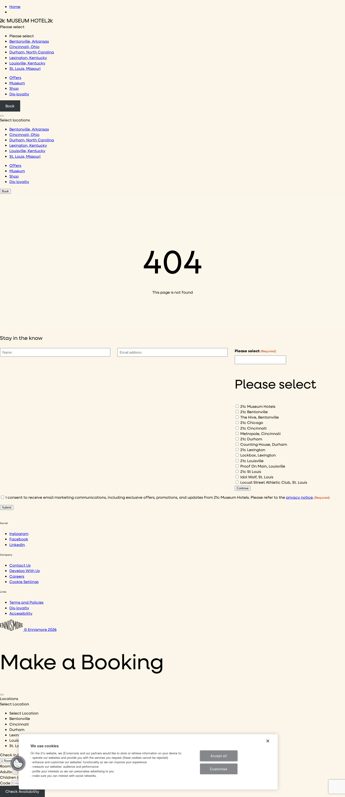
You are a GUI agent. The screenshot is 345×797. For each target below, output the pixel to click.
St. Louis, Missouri (25, 68)
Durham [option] (16, 729)
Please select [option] (21, 35)
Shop (14, 88)
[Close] (2, 694)
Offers (15, 77)
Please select (255, 350)
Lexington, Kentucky (28, 57)
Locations (9, 698)
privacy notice (299, 497)
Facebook (18, 538)
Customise (218, 768)
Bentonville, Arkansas (29, 41)
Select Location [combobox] (14, 703)
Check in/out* (13, 754)
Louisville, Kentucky (27, 62)
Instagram (18, 533)
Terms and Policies (26, 602)
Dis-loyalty (19, 93)
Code (5, 782)
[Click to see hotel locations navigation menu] (2, 115)
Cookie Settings (23, 581)
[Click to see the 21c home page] (26, 21)
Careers (16, 576)
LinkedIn (17, 544)
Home (14, 6)
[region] (148, 762)
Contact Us (20, 565)
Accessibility (20, 613)
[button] (18, 763)
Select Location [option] (23, 713)
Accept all (219, 755)
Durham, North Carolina (31, 51)
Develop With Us (24, 570)
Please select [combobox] (12, 26)
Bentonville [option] (19, 718)
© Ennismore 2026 (40, 629)
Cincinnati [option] (19, 724)
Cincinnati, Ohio (24, 46)
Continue (243, 488)
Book (10, 105)
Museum (17, 82)
